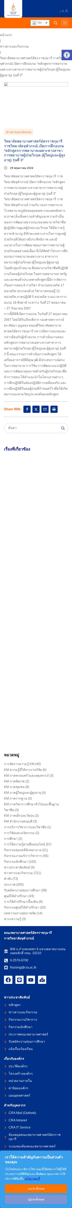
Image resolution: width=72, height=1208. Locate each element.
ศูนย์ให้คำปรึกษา (16, 896)
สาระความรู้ (12, 919)
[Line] (19, 980)
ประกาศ (9, 884)
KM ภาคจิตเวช (14, 781)
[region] (36, 1179)
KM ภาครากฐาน (15, 798)
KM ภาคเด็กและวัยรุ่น (19, 815)
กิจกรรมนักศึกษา (16, 861)
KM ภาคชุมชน (14, 787)
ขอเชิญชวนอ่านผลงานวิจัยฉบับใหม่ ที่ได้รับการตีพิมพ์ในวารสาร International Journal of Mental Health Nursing (35, 623)
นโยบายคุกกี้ (32, 1178)
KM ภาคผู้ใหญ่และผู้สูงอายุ (22, 792)
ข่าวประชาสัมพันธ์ (17, 867)
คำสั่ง (8, 878)
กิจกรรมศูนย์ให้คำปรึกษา (21, 907)
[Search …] (56, 23)
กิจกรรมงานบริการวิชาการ (23, 856)
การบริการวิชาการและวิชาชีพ (25, 827)
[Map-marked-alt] (42, 980)
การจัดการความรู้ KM (19, 764)
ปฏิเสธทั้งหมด (36, 1199)
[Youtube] (31, 980)
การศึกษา (11, 838)
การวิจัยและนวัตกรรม (19, 833)
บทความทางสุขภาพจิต (20, 913)
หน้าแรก (6, 35)
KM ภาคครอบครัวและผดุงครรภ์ (26, 775)
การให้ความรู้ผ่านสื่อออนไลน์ (24, 844)
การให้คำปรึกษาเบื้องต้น (21, 901)
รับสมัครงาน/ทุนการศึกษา (22, 890)
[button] (67, 55)
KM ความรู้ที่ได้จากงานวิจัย (23, 769)
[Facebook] (8, 980)
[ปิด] (67, 1154)
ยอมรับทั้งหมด (36, 1188)
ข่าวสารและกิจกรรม (14, 46)
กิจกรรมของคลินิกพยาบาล (22, 850)
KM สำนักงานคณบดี (18, 821)
